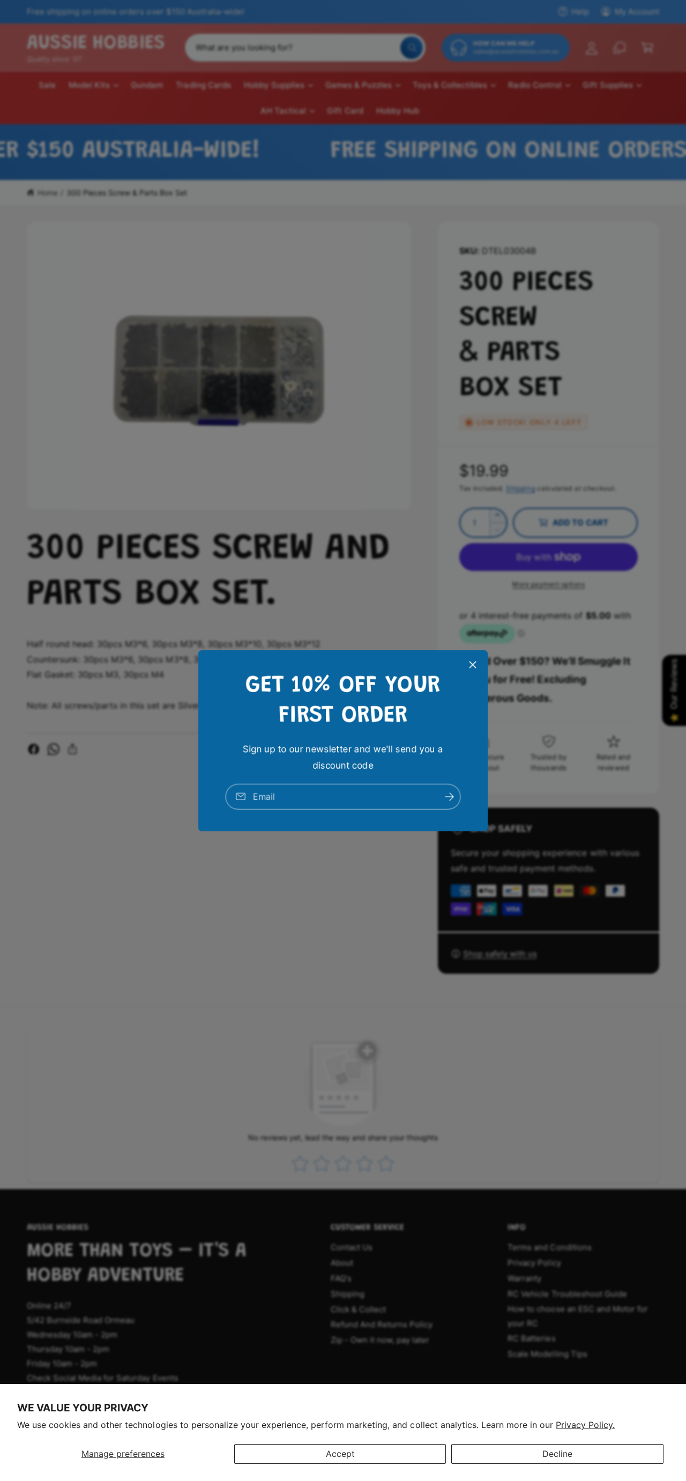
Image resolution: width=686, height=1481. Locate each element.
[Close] (472, 664)
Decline (557, 1453)
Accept (340, 1453)
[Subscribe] (449, 796)
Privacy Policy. (585, 1424)
